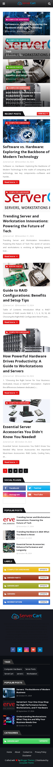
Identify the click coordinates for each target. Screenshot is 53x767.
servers (24, 594)
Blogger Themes (27, 760)
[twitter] (38, 488)
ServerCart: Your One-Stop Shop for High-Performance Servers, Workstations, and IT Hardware (32, 705)
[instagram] (14, 494)
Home (9, 752)
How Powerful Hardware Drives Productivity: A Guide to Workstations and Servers (23, 96)
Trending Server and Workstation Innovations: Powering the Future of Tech (26, 48)
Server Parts (24, 577)
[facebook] (14, 488)
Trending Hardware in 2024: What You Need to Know (32, 533)
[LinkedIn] (14, 500)
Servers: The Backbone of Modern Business (33, 691)
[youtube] (38, 494)
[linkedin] (40, 649)
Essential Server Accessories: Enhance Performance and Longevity (30, 547)
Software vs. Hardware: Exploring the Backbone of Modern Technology (26, 26)
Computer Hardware (24, 569)
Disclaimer (27, 755)
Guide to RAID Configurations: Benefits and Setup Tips (22, 73)
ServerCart (9, 162)
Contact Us (27, 752)
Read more (10, 182)
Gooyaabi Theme (26, 763)
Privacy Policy (40, 752)
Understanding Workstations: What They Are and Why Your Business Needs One (31, 719)
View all (42, 113)
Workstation (24, 602)
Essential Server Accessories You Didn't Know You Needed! (23, 431)
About (17, 752)
